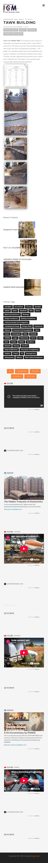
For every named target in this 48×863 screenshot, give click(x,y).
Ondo (40, 338)
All (10, 371)
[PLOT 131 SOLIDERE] (28, 248)
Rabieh (21, 342)
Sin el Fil (25, 346)
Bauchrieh (23, 311)
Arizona (28, 307)
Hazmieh (33, 334)
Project (13, 342)
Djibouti (7, 330)
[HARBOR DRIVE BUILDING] (32, 287)
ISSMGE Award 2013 (10, 605)
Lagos (15, 338)
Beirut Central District (12, 314)
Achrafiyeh (8, 307)
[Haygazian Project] (26, 229)
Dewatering (38, 326)
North (33, 338)
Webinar (19, 357)
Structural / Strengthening (29, 350)
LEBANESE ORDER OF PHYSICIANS (17, 259)
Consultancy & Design (12, 326)
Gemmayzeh (16, 334)
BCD (31, 311)
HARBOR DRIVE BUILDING (13, 287)
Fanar (22, 30)
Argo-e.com (36, 856)
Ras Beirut (30, 342)
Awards (7, 311)
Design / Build (11, 30)
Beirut (38, 311)
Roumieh (7, 346)
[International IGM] (11, 8)
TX (22, 353)
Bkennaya (26, 314)
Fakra (37, 330)
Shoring (32, 30)
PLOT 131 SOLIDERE (11, 248)
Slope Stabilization (13, 34)
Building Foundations (28, 318)
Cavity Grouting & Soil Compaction (16, 322)
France (7, 334)
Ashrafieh (38, 307)
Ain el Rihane (19, 307)
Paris (6, 342)
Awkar (15, 311)
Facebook (22, 371)
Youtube (30, 376)
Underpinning (9, 357)
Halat (25, 334)
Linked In (17, 376)
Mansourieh (24, 338)
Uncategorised (31, 353)
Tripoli (15, 353)
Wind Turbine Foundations (34, 357)
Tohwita (7, 353)
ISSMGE (7, 338)
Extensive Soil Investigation (22, 330)
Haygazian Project (10, 229)
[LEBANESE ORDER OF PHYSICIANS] (11, 269)
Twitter (35, 371)
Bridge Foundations (11, 318)
